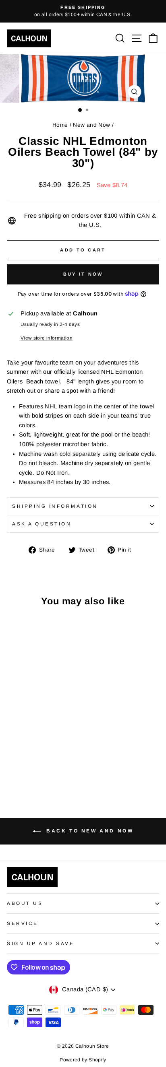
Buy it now (83, 274)
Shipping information (55, 506)
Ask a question (41, 523)
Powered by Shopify (83, 1060)
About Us (25, 903)
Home (60, 125)
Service (22, 923)
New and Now (91, 125)
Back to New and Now (89, 831)
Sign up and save (41, 943)
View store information (47, 337)
